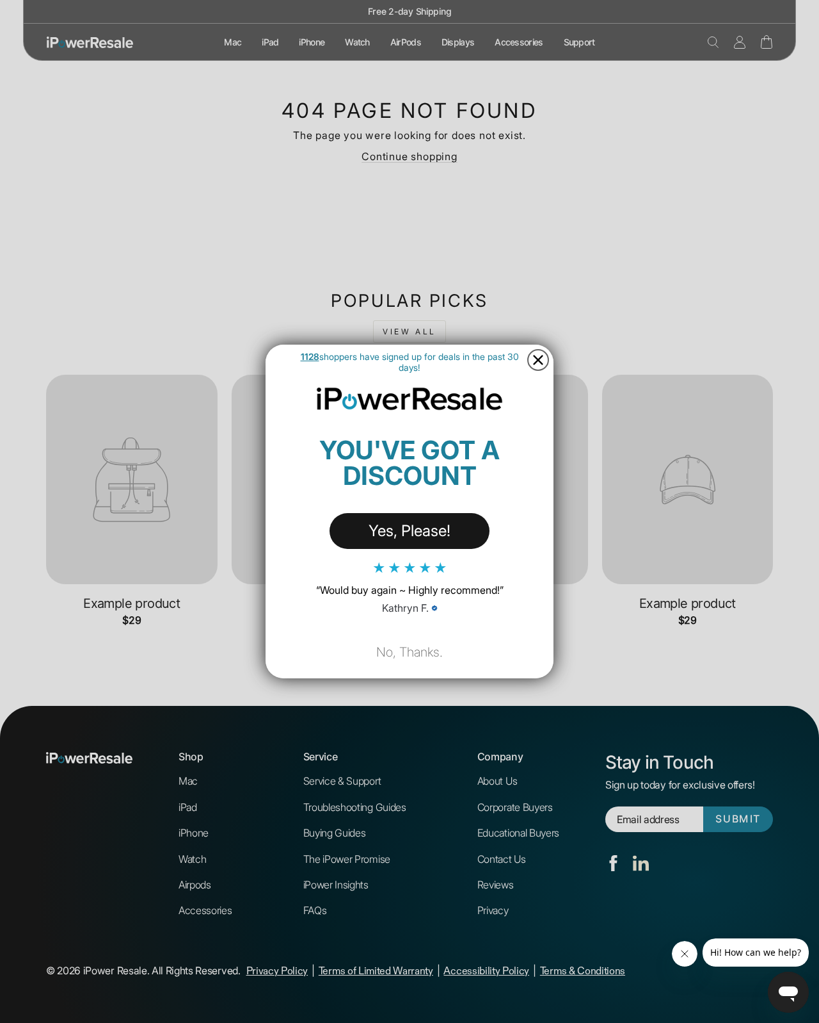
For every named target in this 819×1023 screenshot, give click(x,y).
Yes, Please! (409, 530)
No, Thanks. (409, 652)
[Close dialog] (538, 360)
